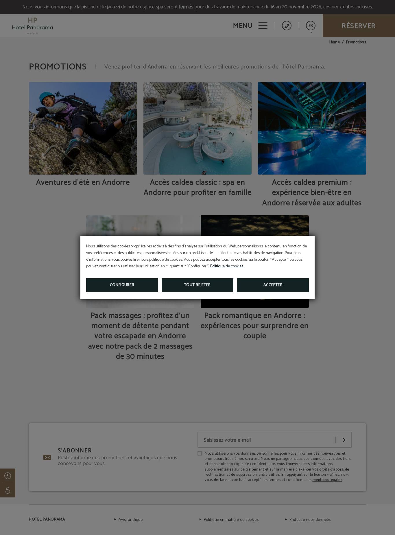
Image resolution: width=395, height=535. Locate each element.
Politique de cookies (226, 266)
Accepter (273, 285)
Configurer (122, 285)
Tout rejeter (197, 285)
